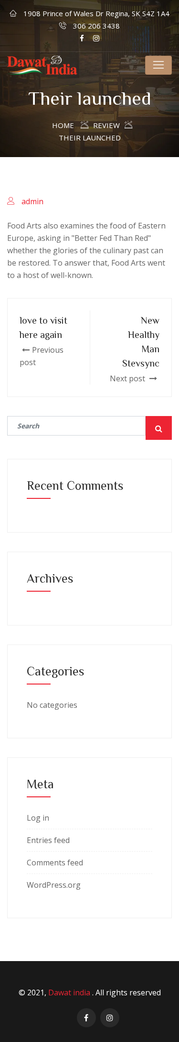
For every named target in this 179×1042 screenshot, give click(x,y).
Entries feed (48, 840)
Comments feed (55, 862)
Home (63, 125)
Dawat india (70, 992)
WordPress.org (54, 885)
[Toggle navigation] (158, 65)
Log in (38, 818)
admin (32, 201)
